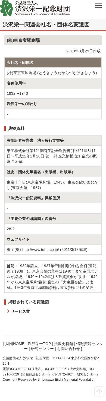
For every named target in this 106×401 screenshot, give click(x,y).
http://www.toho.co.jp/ (40, 249)
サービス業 (20, 311)
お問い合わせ (68, 348)
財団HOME (14, 344)
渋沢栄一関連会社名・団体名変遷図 (46, 24)
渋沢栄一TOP (39, 344)
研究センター (42, 348)
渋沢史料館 (63, 344)
